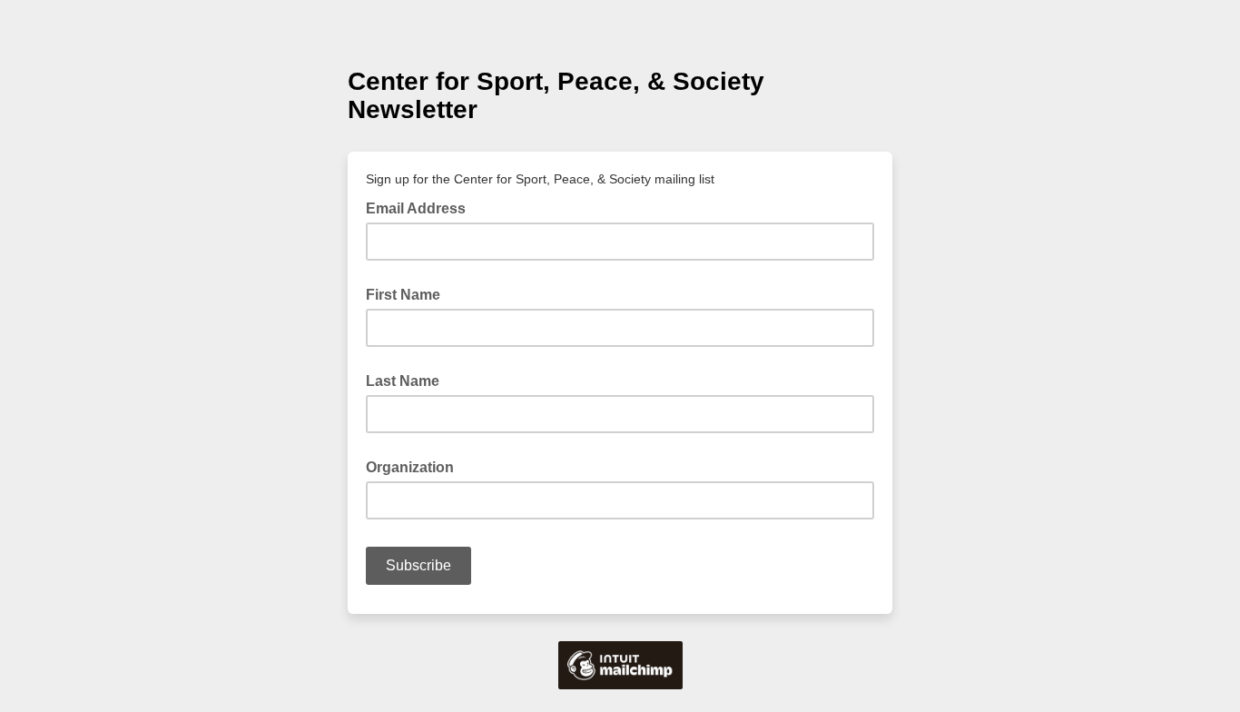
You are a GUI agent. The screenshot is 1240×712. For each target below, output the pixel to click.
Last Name (402, 381)
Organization (410, 467)
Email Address (421, 207)
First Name (403, 294)
